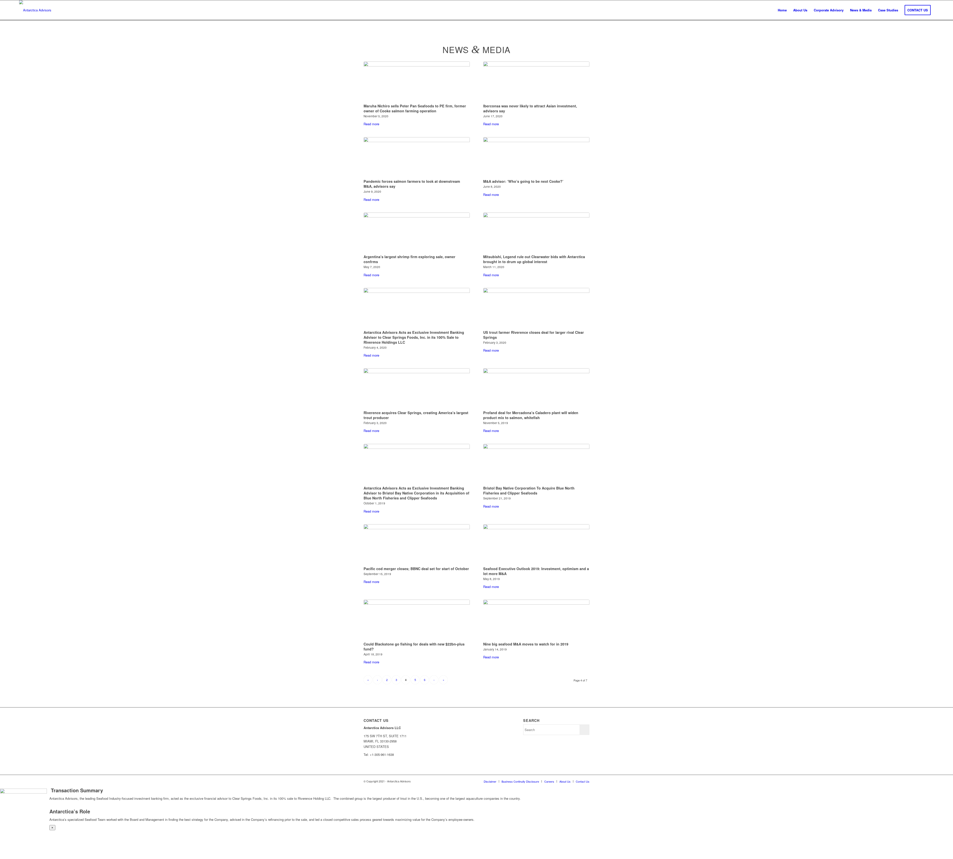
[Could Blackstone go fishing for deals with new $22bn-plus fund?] (417, 620)
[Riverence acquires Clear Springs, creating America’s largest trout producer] (417, 388)
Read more (371, 124)
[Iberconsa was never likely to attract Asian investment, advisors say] (536, 81)
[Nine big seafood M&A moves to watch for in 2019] (536, 620)
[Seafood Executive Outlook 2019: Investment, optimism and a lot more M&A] (536, 544)
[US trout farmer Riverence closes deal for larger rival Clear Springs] (536, 308)
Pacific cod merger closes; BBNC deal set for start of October (416, 568)
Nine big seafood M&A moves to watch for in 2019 (525, 644)
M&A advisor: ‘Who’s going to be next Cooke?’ (523, 181)
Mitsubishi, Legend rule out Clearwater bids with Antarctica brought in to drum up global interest (534, 259)
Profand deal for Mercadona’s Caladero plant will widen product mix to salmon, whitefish (530, 415)
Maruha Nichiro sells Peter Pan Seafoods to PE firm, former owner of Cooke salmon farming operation (415, 108)
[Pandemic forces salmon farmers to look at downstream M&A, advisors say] (417, 157)
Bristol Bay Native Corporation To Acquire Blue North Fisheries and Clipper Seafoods (529, 490)
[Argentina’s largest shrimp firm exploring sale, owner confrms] (417, 233)
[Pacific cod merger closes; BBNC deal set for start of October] (417, 544)
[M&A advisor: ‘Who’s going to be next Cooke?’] (536, 157)
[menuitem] (782, 10)
